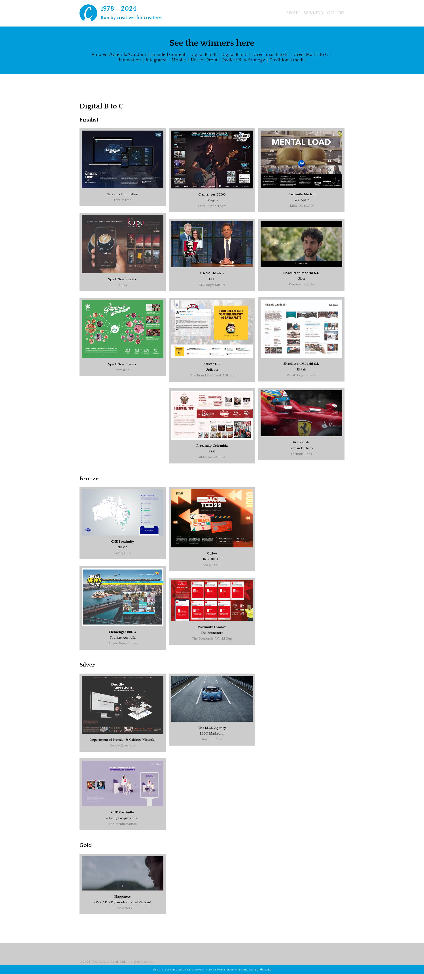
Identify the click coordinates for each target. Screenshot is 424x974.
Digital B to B (203, 54)
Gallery (335, 13)
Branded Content (168, 54)
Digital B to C (234, 54)
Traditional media (288, 60)
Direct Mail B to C (310, 54)
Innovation (130, 60)
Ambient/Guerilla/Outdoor (118, 54)
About (292, 13)
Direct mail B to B (270, 54)
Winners (313, 13)
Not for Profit (204, 60)
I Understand (263, 969)
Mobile (178, 60)
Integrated (156, 60)
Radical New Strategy (243, 60)
